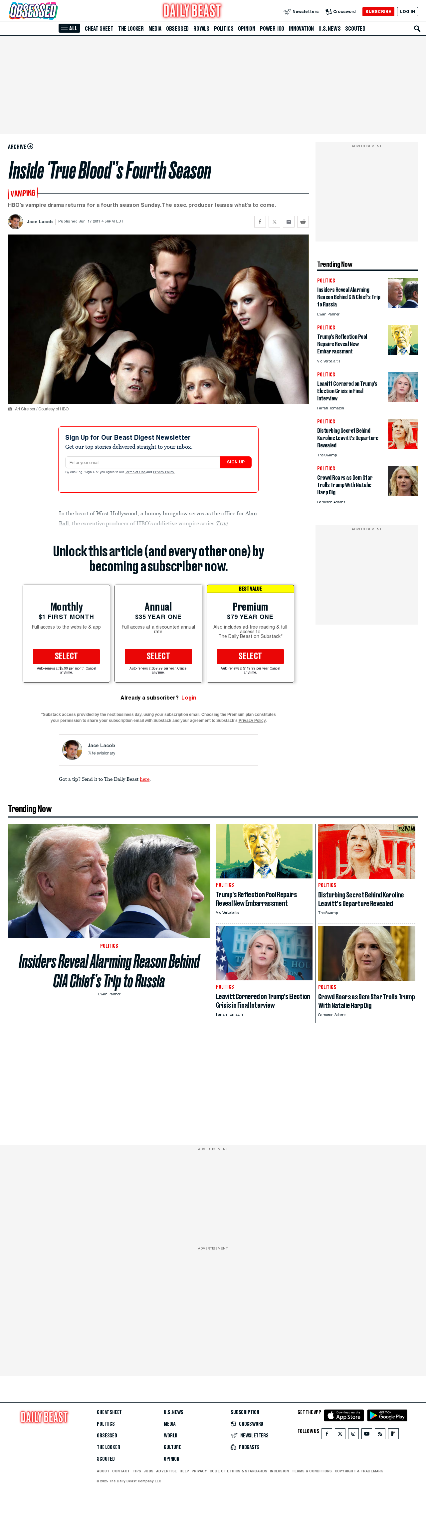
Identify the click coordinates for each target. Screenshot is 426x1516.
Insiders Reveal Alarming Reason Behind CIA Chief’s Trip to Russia (109, 971)
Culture (172, 1447)
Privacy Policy (164, 472)
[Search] (417, 28)
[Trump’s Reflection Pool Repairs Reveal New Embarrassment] (403, 353)
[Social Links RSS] (380, 1435)
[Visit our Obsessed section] (54, 11)
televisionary (103, 754)
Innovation (301, 29)
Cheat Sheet (99, 29)
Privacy (199, 1471)
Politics (223, 29)
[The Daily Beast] (192, 11)
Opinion (246, 29)
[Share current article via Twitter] (274, 222)
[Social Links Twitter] (340, 1435)
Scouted (355, 29)
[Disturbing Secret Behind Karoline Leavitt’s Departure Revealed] (403, 447)
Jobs (148, 1471)
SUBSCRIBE (378, 11)
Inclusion (279, 1471)
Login (188, 698)
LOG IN (407, 11)
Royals (201, 29)
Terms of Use (135, 472)
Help (184, 1471)
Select (66, 656)
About (103, 1471)
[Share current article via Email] (289, 222)
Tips (136, 1471)
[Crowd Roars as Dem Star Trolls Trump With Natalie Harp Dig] (403, 494)
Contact (121, 1471)
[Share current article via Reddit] (303, 222)
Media (154, 29)
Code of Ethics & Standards (238, 1471)
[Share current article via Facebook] (260, 222)
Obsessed (177, 29)
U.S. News (329, 29)
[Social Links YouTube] (366, 1435)
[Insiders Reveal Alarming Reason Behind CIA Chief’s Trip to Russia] (403, 306)
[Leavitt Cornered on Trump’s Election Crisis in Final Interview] (403, 400)
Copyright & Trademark (359, 1471)
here (144, 779)
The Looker (131, 29)
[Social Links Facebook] (326, 1435)
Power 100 (272, 29)
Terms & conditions (312, 1471)
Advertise (166, 1471)
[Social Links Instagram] (353, 1435)
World (170, 1435)
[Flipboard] (393, 1435)
